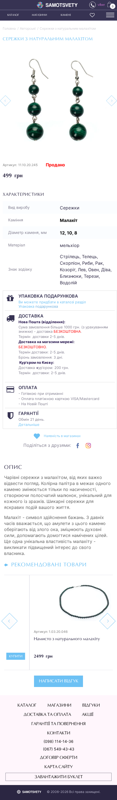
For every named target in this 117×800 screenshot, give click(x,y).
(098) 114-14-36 (58, 741)
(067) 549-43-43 (58, 749)
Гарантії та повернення (58, 724)
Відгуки (91, 705)
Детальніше (29, 424)
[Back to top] (105, 788)
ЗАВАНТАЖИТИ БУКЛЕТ (59, 777)
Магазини (39, 15)
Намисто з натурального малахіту (41, 639)
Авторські (28, 28)
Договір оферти (58, 758)
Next (107, 621)
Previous (9, 621)
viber (101, 5)
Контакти (58, 733)
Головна (9, 28)
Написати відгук (58, 681)
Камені (66, 15)
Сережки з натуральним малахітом (68, 28)
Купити (99, 656)
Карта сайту (58, 767)
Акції (87, 715)
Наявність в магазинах (62, 436)
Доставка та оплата (47, 715)
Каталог (13, 15)
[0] (109, 4)
